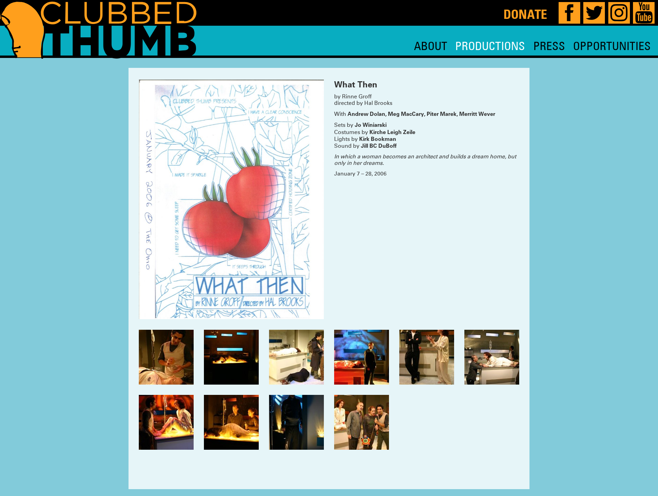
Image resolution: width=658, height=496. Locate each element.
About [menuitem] (430, 46)
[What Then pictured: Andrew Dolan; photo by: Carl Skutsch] (296, 422)
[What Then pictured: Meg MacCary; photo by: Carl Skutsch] (231, 357)
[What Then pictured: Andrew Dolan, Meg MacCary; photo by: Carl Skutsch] (426, 357)
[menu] (532, 46)
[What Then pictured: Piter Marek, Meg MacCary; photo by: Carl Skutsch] (166, 422)
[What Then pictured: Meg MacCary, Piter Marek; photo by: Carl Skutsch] (166, 357)
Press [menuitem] (549, 46)
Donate (525, 14)
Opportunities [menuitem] (612, 46)
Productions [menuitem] (490, 46)
